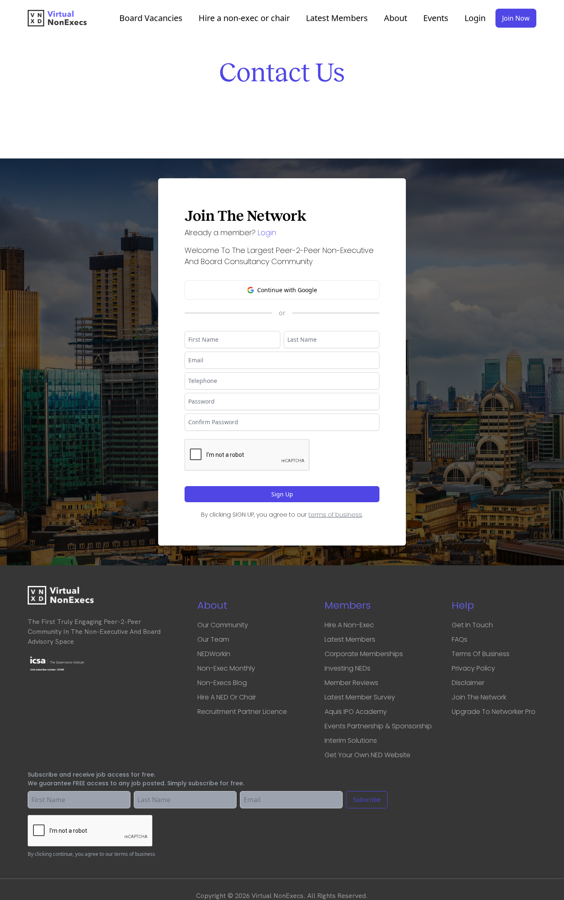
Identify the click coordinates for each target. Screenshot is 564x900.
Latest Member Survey (360, 697)
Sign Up (282, 494)
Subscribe (367, 799)
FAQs (459, 639)
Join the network (479, 697)
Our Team (213, 639)
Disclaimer (468, 682)
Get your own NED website (367, 755)
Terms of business (480, 654)
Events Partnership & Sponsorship (378, 726)
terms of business (335, 514)
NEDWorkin (213, 654)
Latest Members (337, 18)
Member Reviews (351, 682)
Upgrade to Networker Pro (494, 711)
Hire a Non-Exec (349, 625)
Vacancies (150, 18)
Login (475, 18)
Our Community (222, 625)
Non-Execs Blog (222, 682)
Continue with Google (287, 290)
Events (435, 18)
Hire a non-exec (244, 18)
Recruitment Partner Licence (242, 711)
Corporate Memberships (364, 654)
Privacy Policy (473, 668)
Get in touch (472, 625)
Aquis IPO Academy (356, 711)
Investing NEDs (347, 668)
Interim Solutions (351, 740)
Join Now (516, 18)
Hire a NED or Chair (226, 697)
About (395, 18)
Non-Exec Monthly (226, 668)
